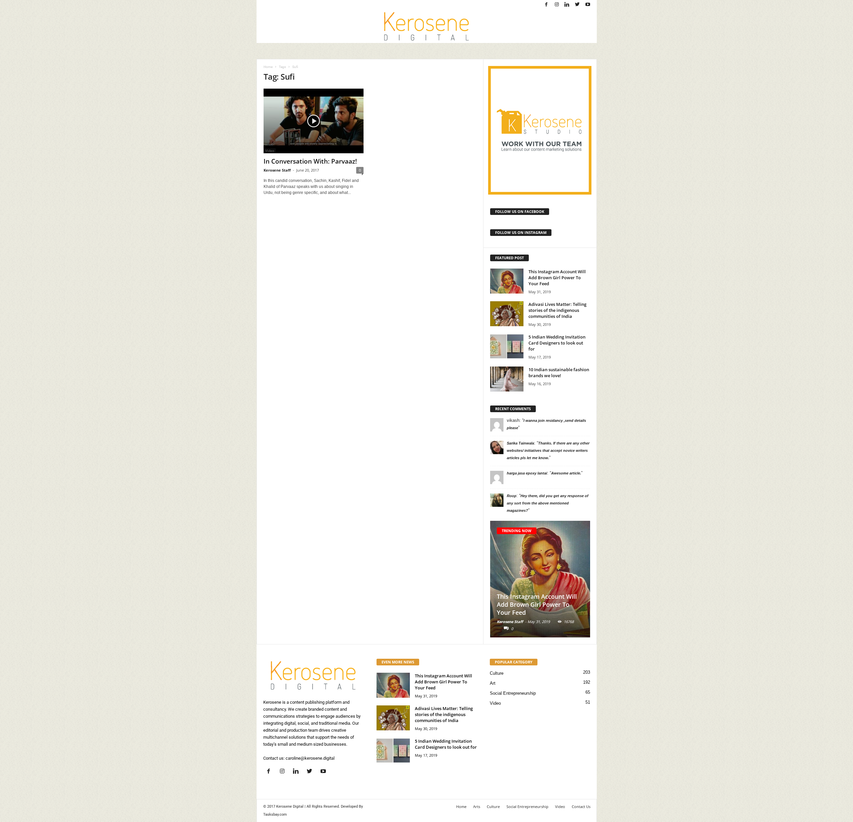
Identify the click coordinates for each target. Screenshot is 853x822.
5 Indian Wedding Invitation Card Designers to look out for (556, 343)
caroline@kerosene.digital (310, 758)
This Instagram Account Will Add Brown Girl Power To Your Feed (557, 278)
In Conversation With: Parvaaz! (310, 161)
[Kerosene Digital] (427, 26)
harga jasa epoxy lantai (527, 473)
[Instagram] (557, 5)
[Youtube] (588, 5)
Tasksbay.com (275, 814)
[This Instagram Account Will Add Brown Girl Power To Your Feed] (506, 281)
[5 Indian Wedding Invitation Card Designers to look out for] (506, 346)
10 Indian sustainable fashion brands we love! (558, 373)
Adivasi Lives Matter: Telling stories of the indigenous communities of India (557, 310)
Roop (511, 496)
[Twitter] (577, 5)
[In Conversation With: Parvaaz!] (314, 121)
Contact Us (581, 806)
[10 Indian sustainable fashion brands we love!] (506, 379)
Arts (476, 806)
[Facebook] (546, 5)
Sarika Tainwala (520, 443)
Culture (496, 673)
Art (492, 683)
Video (495, 703)
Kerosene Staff (277, 170)
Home (268, 67)
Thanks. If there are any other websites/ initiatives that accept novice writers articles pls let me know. (548, 450)
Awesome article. (566, 473)
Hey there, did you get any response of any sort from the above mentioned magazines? (547, 503)
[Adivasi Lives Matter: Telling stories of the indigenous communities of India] (506, 313)
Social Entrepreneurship (513, 693)
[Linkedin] (567, 5)
